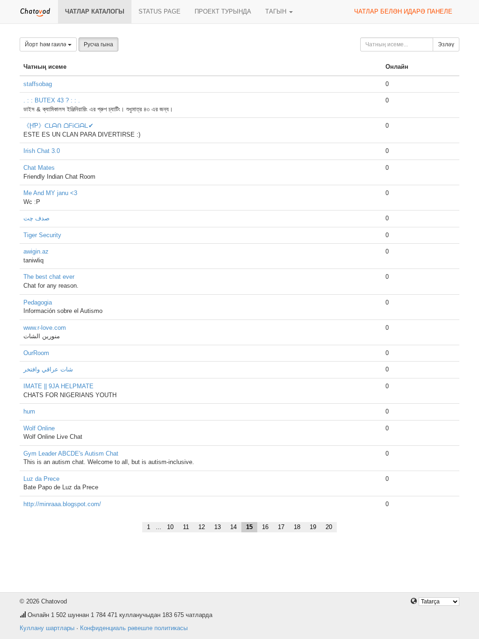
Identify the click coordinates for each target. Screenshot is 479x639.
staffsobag (37, 83)
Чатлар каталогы (94, 11)
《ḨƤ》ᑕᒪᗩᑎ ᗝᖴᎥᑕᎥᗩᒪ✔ (58, 125)
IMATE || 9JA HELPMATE (58, 386)
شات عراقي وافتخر (48, 369)
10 (170, 526)
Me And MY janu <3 (50, 192)
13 (217, 526)
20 (329, 526)
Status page (159, 11)
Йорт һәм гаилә (46, 44)
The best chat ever (48, 276)
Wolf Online (39, 428)
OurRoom (36, 352)
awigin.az (36, 251)
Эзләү (446, 44)
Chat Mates (39, 167)
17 (281, 526)
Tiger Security (42, 235)
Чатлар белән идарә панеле (403, 11)
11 (186, 526)
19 (313, 526)
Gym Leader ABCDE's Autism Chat (70, 453)
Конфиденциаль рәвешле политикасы (134, 628)
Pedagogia (37, 302)
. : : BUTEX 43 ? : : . (51, 100)
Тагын (276, 11)
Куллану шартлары (47, 628)
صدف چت (36, 218)
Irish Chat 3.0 (41, 150)
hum (29, 411)
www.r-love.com (44, 327)
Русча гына (98, 44)
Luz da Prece (41, 478)
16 (265, 526)
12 (201, 526)
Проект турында (223, 11)
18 (297, 526)
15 (249, 526)
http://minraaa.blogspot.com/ (62, 504)
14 (233, 526)
